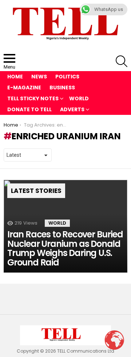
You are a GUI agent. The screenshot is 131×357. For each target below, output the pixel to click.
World (79, 98)
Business (62, 87)
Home (15, 76)
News (39, 76)
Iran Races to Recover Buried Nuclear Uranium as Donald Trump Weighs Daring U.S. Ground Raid (65, 248)
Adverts (72, 109)
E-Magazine (24, 87)
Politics (67, 76)
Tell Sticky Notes (33, 98)
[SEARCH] (121, 61)
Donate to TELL (29, 109)
